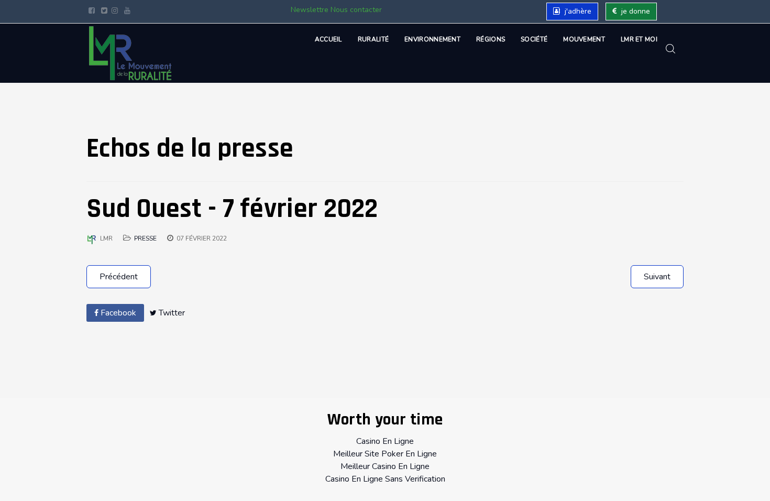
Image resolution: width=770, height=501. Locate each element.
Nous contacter (356, 10)
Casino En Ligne (385, 441)
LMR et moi (639, 39)
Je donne (634, 11)
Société (534, 39)
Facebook (117, 313)
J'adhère (577, 11)
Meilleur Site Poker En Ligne (385, 454)
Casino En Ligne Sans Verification (385, 479)
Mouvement (584, 39)
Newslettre (309, 10)
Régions (490, 39)
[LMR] (130, 53)
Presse (145, 238)
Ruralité (373, 39)
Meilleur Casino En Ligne (385, 466)
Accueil (328, 39)
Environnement (432, 39)
